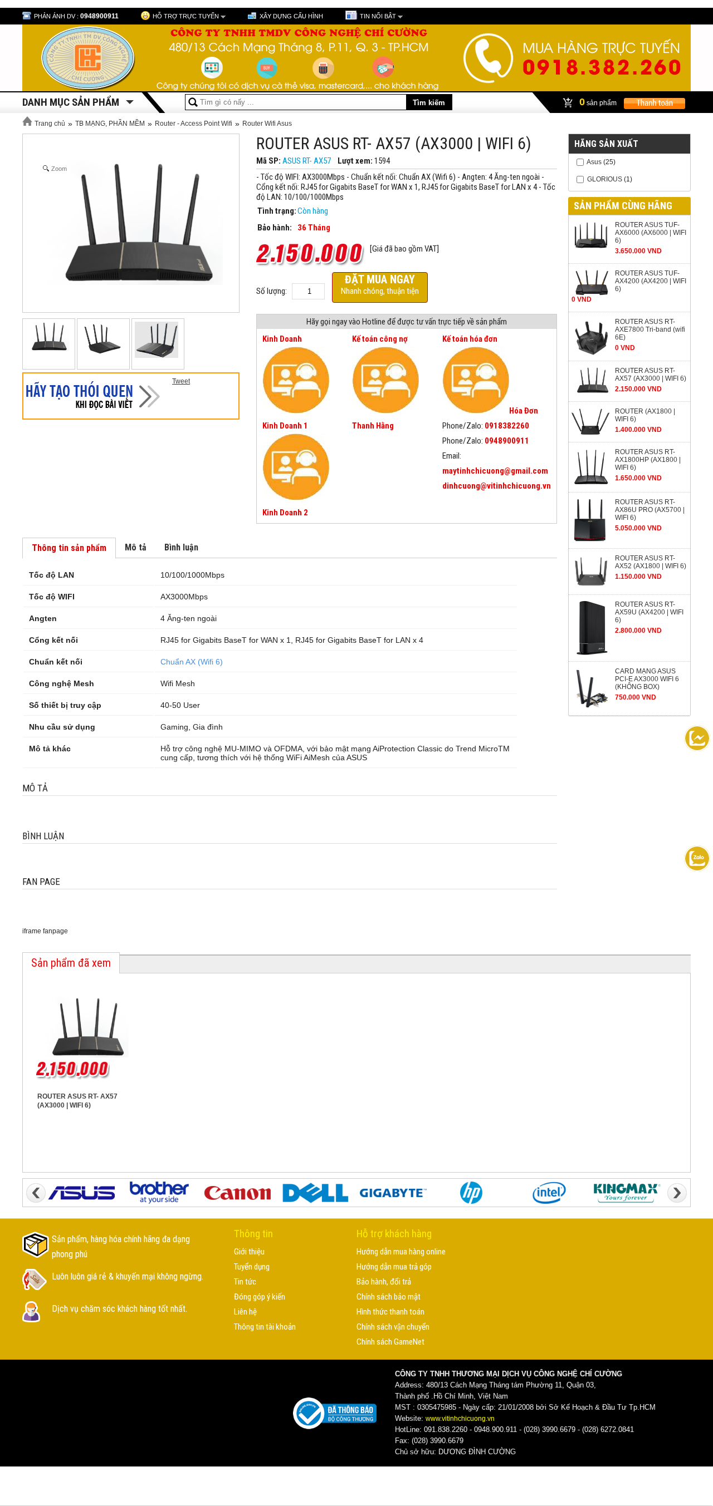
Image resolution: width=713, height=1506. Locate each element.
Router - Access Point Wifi (193, 123)
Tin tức (245, 1282)
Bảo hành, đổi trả (383, 1282)
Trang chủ (49, 123)
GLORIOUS (604, 179)
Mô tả (135, 547)
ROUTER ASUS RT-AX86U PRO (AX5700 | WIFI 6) (650, 509)
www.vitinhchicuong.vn (460, 1419)
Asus (594, 162)
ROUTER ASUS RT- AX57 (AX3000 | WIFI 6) (650, 374)
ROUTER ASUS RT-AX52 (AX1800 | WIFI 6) (650, 562)
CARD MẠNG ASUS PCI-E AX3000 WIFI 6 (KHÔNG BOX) (647, 679)
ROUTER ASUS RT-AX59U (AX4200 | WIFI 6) (649, 612)
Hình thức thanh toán (390, 1312)
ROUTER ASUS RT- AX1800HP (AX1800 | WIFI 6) (648, 459)
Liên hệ (245, 1312)
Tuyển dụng (252, 1267)
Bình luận (181, 547)
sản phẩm (598, 101)
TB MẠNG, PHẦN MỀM (110, 123)
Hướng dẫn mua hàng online (401, 1252)
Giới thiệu (249, 1252)
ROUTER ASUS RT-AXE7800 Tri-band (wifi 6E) (650, 329)
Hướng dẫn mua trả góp (394, 1267)
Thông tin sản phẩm (69, 548)
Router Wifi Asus (267, 123)
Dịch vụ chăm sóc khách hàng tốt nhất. (119, 1308)
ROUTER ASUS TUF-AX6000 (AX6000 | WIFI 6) (650, 232)
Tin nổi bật (378, 16)
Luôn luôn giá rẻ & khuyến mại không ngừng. (127, 1276)
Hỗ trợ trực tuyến (186, 16)
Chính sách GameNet (390, 1342)
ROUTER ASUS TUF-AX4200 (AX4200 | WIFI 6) (650, 281)
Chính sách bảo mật (388, 1297)
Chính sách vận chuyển (392, 1327)
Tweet (181, 381)
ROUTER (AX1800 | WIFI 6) (645, 415)
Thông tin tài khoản (265, 1327)
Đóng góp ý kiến (259, 1297)
